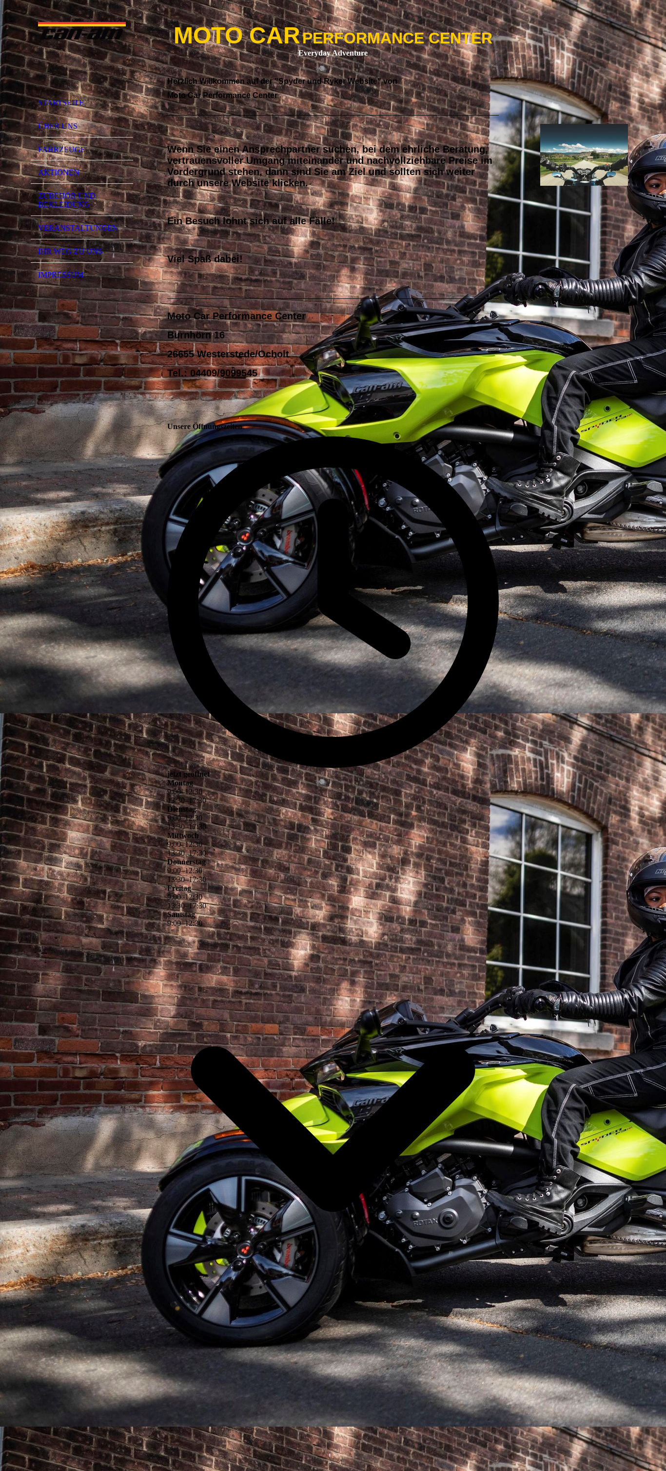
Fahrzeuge (61, 149)
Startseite (61, 102)
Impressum (60, 275)
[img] (82, 50)
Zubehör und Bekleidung (67, 200)
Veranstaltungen (78, 228)
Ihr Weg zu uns (70, 251)
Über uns (58, 126)
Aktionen (58, 172)
